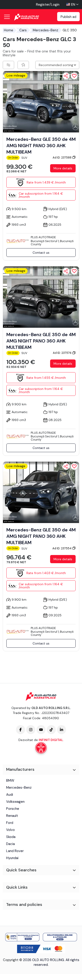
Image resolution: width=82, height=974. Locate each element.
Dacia (10, 844)
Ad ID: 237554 (62, 548)
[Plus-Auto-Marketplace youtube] (41, 729)
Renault (12, 815)
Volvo (10, 830)
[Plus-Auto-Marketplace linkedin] (61, 729)
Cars (23, 30)
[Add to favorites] (74, 75)
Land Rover (15, 851)
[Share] (66, 75)
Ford (9, 822)
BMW (10, 780)
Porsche (12, 808)
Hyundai (12, 858)
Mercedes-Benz (45, 30)
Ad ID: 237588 (62, 157)
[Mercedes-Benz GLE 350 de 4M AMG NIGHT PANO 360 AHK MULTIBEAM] (41, 101)
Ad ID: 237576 (62, 353)
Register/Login (47, 4)
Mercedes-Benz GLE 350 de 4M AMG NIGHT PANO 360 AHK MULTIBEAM (41, 145)
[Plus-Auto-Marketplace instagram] (30, 729)
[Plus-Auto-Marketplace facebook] (20, 729)
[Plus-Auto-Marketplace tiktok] (51, 729)
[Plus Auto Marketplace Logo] (31, 17)
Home (8, 30)
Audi (9, 794)
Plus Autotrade (43, 237)
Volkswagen (15, 801)
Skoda (10, 837)
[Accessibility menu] (41, 747)
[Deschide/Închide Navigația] (7, 16)
